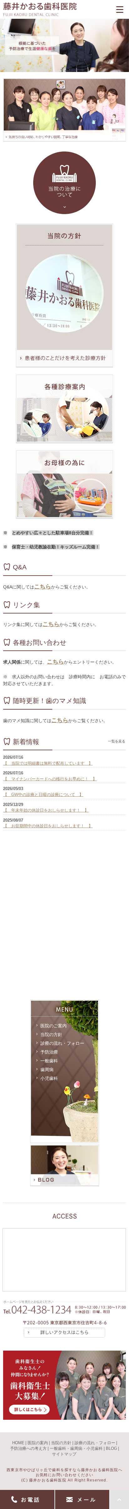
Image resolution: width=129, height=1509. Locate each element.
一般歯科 (49, 1060)
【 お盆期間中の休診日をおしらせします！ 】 (48, 826)
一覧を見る (116, 741)
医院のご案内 (53, 1025)
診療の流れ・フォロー (62, 1043)
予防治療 (49, 1052)
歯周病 (47, 1069)
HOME (18, 1442)
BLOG (111, 1448)
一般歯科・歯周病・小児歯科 (76, 1448)
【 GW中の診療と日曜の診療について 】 (43, 794)
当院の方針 (51, 1034)
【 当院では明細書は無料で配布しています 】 (48, 763)
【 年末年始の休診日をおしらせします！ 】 (46, 810)
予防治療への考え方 (28, 1448)
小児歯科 (49, 1078)
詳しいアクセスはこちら (64, 1332)
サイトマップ (64, 1454)
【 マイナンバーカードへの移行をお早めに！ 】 (50, 779)
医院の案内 (38, 1442)
